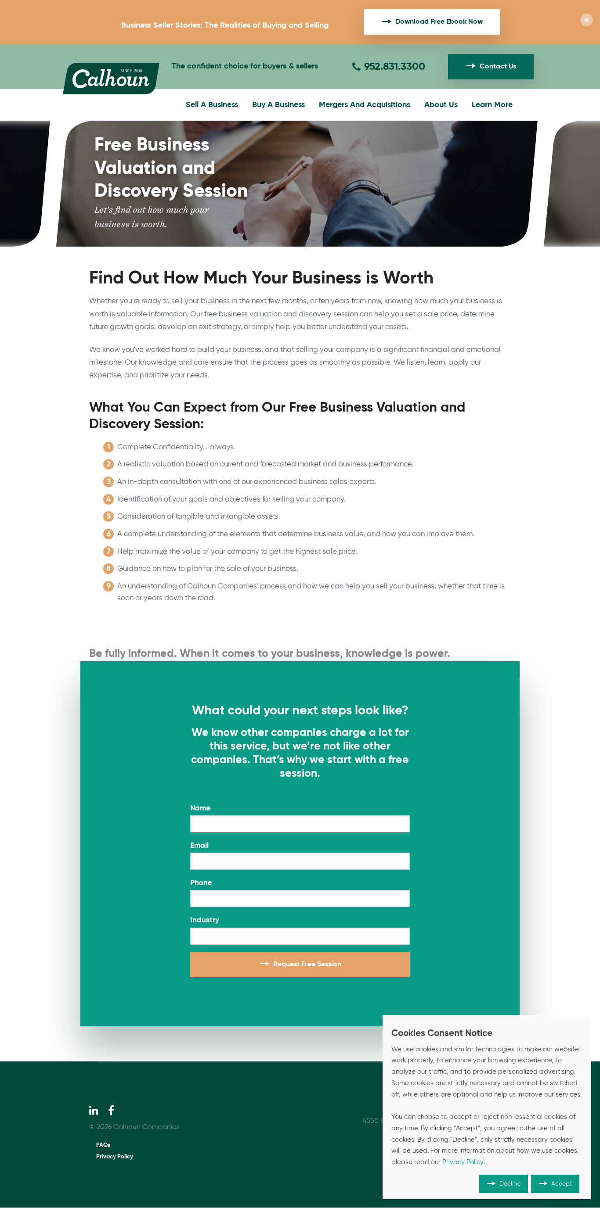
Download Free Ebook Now (439, 21)
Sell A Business (212, 105)
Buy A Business (278, 105)
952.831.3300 (394, 66)
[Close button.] (586, 21)
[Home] (111, 78)
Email (199, 846)
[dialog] (487, 1107)
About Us (441, 105)
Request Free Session (307, 964)
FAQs (103, 1145)
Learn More (492, 105)
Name (200, 808)
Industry (204, 920)
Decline (509, 1184)
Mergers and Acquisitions (364, 105)
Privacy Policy (114, 1157)
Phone (201, 883)
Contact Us (498, 66)
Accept (561, 1184)
